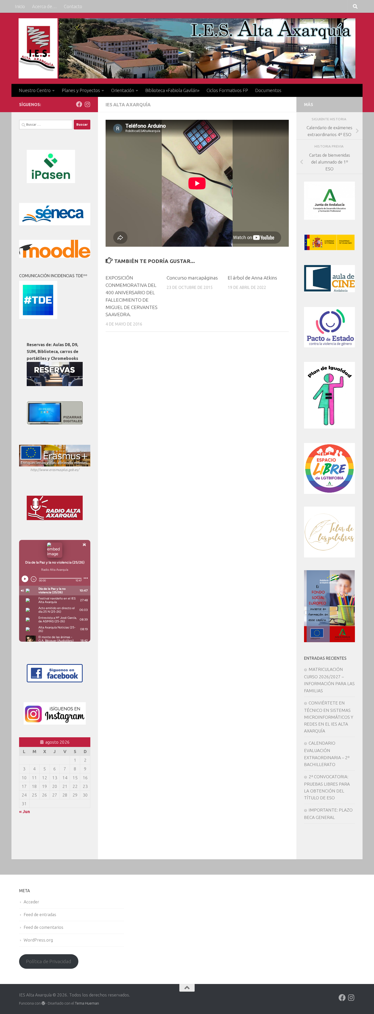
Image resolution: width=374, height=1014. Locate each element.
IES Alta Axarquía (128, 104)
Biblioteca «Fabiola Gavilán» (172, 90)
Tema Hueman (87, 1003)
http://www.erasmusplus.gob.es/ (54, 470)
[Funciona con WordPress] (43, 1003)
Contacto (73, 6)
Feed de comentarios (43, 927)
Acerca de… (44, 6)
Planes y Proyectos (81, 90)
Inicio (20, 6)
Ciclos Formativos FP (227, 90)
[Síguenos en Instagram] (87, 104)
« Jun (24, 811)
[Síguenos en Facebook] (79, 104)
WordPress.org (38, 939)
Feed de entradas (40, 914)
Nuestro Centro (35, 90)
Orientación (122, 90)
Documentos (268, 90)
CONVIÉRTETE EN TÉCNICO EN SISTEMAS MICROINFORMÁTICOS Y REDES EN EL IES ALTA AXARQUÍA (328, 716)
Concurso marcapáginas (192, 278)
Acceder (31, 901)
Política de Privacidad (48, 961)
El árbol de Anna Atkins (252, 278)
